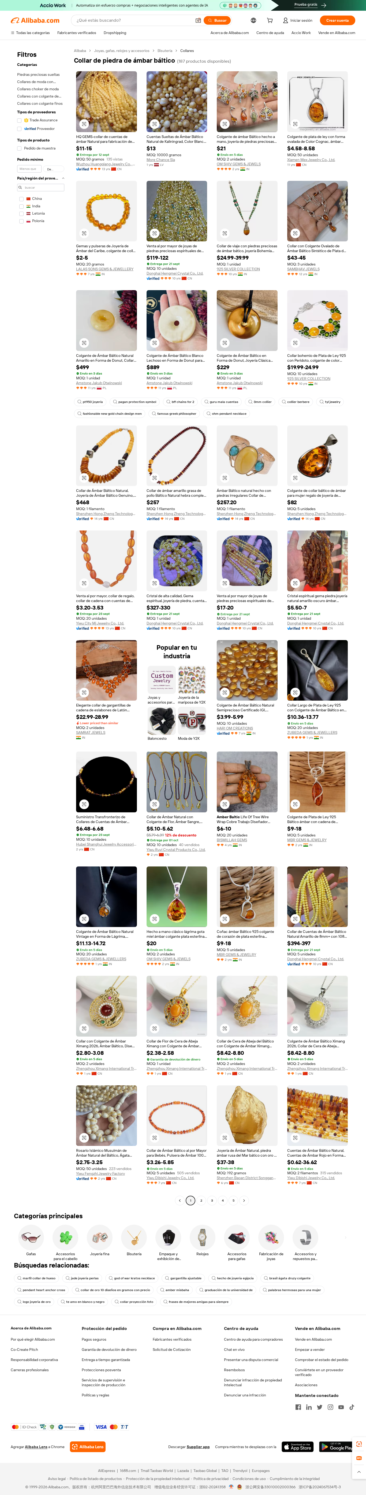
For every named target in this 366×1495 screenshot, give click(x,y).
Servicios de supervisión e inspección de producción (103, 1382)
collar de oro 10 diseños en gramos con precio (115, 1290)
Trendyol (240, 1470)
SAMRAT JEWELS (90, 732)
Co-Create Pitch (24, 1349)
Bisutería (165, 50)
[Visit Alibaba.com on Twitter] (319, 1407)
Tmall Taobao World (157, 1470)
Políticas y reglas (95, 1395)
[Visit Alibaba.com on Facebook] (298, 1407)
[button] (198, 20)
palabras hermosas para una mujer (294, 1290)
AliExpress (106, 1470)
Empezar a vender (310, 1349)
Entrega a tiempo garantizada (106, 1360)
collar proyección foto (136, 1302)
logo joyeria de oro (37, 1302)
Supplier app (198, 1447)
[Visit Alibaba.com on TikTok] (352, 1407)
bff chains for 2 (183, 402)
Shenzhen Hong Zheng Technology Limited (106, 513)
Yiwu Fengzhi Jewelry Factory (100, 1173)
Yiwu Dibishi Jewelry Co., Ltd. (170, 1178)
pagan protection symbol (137, 402)
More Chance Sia (161, 160)
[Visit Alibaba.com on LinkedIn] (309, 1407)
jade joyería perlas (85, 1278)
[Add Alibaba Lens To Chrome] (88, 1446)
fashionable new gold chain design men (112, 414)
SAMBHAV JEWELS (303, 269)
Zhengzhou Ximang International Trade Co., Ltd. (106, 1068)
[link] (359, 1444)
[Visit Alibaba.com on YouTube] (341, 1407)
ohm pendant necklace (229, 414)
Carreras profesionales (30, 1370)
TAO (224, 1470)
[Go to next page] (244, 1200)
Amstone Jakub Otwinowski (99, 383)
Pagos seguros (94, 1339)
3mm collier (263, 402)
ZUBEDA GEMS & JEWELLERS (312, 732)
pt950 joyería (93, 402)
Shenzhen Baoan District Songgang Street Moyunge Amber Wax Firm (247, 1178)
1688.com (128, 1470)
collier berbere (298, 402)
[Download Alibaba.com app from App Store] (298, 1446)
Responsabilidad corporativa (34, 1360)
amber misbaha (177, 1290)
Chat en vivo (234, 1349)
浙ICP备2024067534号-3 (320, 1487)
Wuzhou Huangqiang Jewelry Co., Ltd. (106, 164)
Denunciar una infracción (245, 1395)
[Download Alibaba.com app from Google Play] (337, 1446)
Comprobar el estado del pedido (321, 1360)
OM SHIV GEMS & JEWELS (239, 164)
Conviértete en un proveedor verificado (319, 1372)
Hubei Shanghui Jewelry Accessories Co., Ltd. (106, 844)
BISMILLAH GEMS (232, 840)
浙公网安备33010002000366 (270, 1487)
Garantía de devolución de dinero (109, 1349)
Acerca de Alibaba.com (31, 1328)
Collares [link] (187, 50)
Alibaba (80, 50)
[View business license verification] (231, 1487)
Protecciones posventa (101, 1370)
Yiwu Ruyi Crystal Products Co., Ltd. (176, 849)
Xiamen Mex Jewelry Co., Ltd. (311, 160)
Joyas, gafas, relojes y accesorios (122, 50)
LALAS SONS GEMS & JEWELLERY (104, 269)
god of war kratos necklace (134, 1278)
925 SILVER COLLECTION (238, 269)
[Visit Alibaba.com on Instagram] (330, 1407)
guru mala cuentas (224, 402)
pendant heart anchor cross (44, 1290)
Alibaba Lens (36, 1447)
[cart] (271, 21)
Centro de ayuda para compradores (253, 1339)
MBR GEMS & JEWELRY (307, 840)
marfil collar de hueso (39, 1278)
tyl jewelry (332, 402)
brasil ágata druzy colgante (290, 1278)
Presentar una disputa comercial (251, 1360)
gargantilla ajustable (185, 1278)
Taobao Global (205, 1470)
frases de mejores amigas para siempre (199, 1302)
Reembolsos (234, 1370)
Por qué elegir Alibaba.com (33, 1339)
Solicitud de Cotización (172, 1349)
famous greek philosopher (176, 414)
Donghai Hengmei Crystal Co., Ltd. (175, 273)
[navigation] (41, 626)
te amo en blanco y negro (85, 1302)
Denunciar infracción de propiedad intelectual (253, 1382)
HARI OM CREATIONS (235, 728)
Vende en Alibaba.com (313, 1339)
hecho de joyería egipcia (235, 1278)
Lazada (183, 1470)
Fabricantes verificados (172, 1339)
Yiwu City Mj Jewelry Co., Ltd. (100, 623)
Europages (261, 1470)
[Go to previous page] (180, 1200)
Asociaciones (306, 1385)
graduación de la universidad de (229, 1290)
